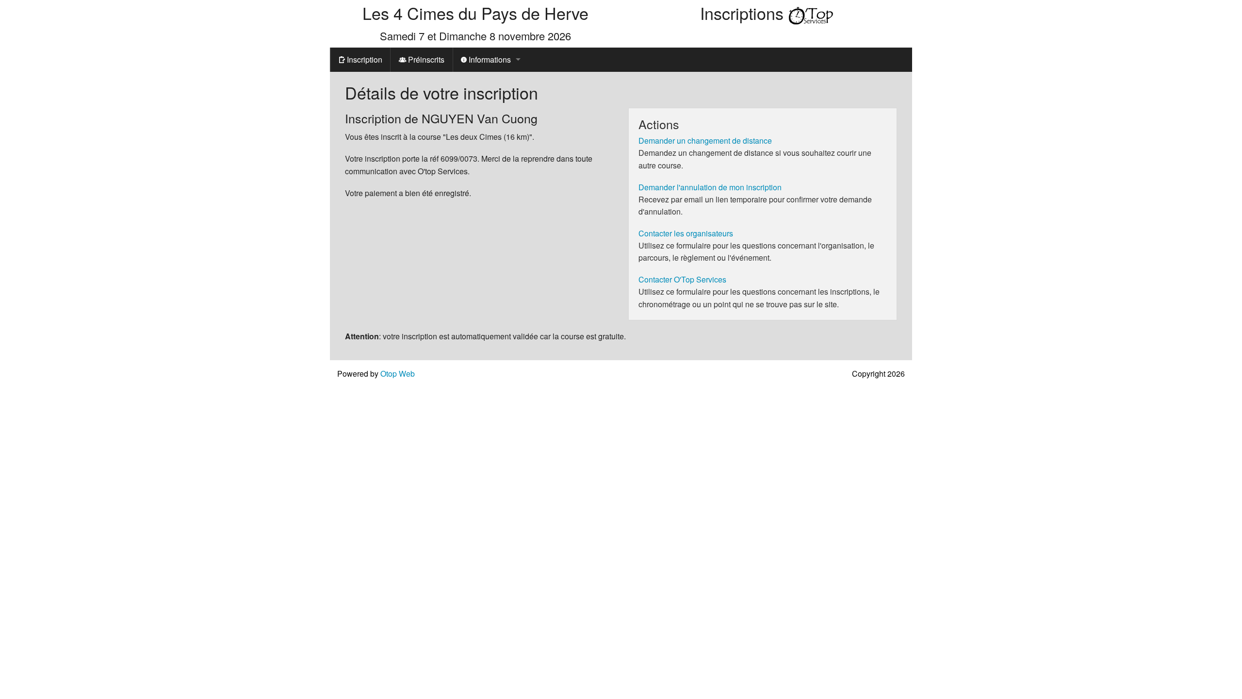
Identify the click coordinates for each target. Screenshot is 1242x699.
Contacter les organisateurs (685, 233)
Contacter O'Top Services (682, 279)
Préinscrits (425, 59)
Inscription (363, 59)
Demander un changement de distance (705, 140)
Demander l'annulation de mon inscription (710, 187)
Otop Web (397, 373)
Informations (489, 59)
